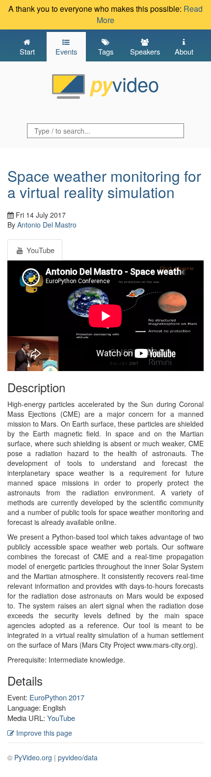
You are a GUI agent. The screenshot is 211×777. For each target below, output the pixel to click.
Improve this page (43, 733)
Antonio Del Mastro (47, 225)
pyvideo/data (78, 757)
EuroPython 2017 (56, 697)
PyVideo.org (33, 757)
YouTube (61, 718)
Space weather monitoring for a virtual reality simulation (104, 183)
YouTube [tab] (39, 250)
